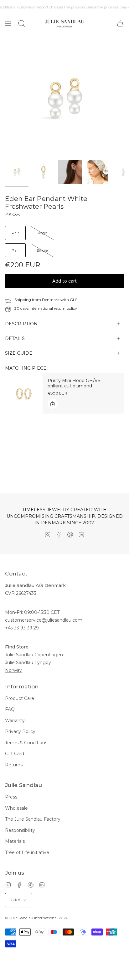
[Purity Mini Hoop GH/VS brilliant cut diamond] (24, 393)
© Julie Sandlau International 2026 (36, 917)
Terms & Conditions (26, 742)
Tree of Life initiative (27, 852)
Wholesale (16, 808)
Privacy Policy (20, 731)
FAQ (10, 709)
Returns (14, 765)
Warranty (15, 720)
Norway (13, 670)
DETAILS (15, 338)
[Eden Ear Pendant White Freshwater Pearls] (16, 172)
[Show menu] (8, 23)
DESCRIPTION (21, 324)
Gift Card (14, 753)
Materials (15, 841)
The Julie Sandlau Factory (32, 819)
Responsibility (20, 830)
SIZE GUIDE (18, 353)
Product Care (19, 698)
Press (11, 797)
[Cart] (120, 23)
